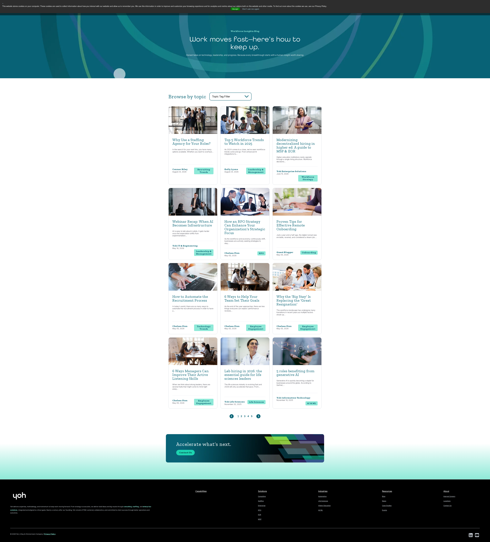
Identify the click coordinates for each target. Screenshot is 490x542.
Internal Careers (449, 496)
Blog (383, 496)
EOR (259, 515)
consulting (128, 507)
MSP (259, 519)
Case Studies (386, 506)
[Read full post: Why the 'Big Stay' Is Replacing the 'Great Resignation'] (297, 290)
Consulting (262, 496)
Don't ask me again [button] (250, 9)
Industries (322, 491)
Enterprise (261, 506)
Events (384, 510)
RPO (259, 510)
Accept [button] (235, 9)
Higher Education (324, 506)
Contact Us (185, 452)
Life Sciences (323, 501)
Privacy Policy (50, 534)
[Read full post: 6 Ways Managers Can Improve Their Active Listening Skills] (193, 364)
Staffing (261, 501)
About (446, 491)
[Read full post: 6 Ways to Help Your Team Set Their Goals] (245, 290)
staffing (136, 507)
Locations (446, 501)
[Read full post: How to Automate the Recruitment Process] (193, 290)
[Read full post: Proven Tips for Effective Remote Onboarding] (297, 215)
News (384, 501)
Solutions (262, 491)
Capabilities (201, 491)
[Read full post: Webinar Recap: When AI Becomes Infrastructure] (193, 215)
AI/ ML (320, 510)
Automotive (322, 496)
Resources (387, 491)
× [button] (2, 3)
